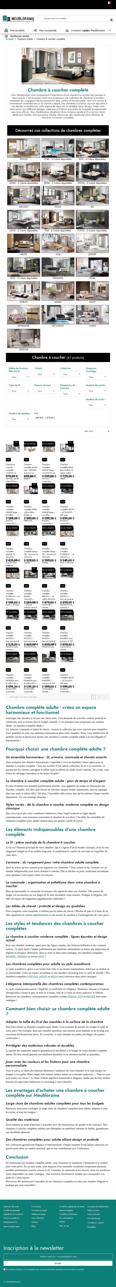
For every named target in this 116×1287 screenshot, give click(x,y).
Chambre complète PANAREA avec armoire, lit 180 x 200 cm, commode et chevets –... (66, 641)
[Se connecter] (100, 19)
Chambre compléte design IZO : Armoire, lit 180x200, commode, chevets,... (49, 555)
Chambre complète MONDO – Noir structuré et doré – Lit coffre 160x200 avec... (31, 639)
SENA (92, 278)
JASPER (92, 254)
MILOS (23, 254)
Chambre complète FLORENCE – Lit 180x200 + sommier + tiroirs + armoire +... (13, 599)
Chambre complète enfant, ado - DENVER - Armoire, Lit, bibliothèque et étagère (30, 471)
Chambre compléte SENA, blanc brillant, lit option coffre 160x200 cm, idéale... (67, 471)
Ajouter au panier (28, 444)
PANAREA (58, 278)
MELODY (23, 206)
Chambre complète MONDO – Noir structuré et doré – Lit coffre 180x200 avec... (49, 639)
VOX (58, 254)
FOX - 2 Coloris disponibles (58, 230)
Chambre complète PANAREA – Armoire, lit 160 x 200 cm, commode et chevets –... (48, 683)
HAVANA (22, 956)
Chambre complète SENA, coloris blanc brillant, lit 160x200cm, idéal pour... (30, 513)
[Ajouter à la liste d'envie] (16, 442)
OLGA (58, 206)
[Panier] (110, 18)
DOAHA (72, 996)
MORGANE (23, 325)
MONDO (10, 956)
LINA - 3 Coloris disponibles (58, 159)
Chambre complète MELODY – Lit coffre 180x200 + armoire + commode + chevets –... (48, 599)
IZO (92, 206)
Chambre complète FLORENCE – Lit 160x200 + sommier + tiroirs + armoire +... (67, 557)
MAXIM (58, 302)
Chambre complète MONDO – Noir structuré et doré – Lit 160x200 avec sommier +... (66, 599)
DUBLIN (24, 302)
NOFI (41, 956)
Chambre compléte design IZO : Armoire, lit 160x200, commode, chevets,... (31, 555)
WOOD (23, 159)
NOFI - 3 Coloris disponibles (23, 278)
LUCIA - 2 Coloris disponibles (23, 230)
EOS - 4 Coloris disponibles (92, 159)
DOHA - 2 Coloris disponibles (92, 183)
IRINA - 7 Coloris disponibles (58, 183)
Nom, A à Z (97, 431)
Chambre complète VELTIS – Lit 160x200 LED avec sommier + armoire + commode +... (67, 515)
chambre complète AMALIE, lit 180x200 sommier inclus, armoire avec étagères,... (12, 557)
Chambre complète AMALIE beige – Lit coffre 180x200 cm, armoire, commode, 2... (48, 515)
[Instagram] (61, 1237)
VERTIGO (32, 976)
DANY (92, 302)
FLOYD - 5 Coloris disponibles (92, 230)
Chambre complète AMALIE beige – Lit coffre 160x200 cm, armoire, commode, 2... (12, 515)
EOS (80, 996)
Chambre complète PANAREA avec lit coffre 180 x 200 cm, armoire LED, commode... (30, 683)
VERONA (23, 349)
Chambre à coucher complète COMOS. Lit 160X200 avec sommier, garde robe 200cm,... (12, 473)
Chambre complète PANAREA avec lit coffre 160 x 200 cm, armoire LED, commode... (12, 683)
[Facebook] (54, 1237)
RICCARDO (58, 325)
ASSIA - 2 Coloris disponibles (23, 183)
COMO (92, 325)
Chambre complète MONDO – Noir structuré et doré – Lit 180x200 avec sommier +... (12, 641)
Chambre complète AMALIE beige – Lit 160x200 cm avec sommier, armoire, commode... (48, 473)
